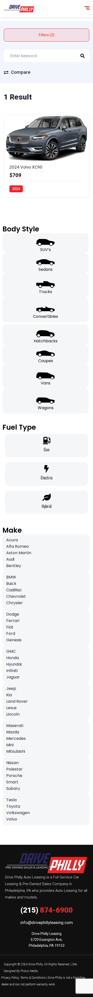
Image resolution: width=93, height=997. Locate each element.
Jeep (11, 688)
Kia (9, 695)
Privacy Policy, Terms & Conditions (23, 977)
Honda (12, 658)
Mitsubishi (15, 751)
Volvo (11, 819)
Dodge (12, 614)
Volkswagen (18, 813)
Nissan (12, 763)
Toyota (13, 806)
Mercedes (16, 738)
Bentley (13, 566)
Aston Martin (18, 553)
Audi (10, 559)
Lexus (11, 708)
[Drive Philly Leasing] (19, 9)
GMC (11, 651)
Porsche (14, 775)
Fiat (9, 627)
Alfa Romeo (17, 546)
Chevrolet (16, 596)
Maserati (14, 725)
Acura (12, 540)
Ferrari (12, 620)
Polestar (14, 769)
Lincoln (13, 714)
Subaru (13, 788)
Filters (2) (46, 35)
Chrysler (14, 603)
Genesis (14, 640)
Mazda (12, 732)
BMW (11, 577)
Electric (47, 477)
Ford (10, 633)
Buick (11, 583)
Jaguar (13, 677)
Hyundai (14, 664)
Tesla (11, 800)
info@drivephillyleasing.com (46, 922)
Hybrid (47, 506)
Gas (47, 449)
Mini (10, 745)
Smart (12, 782)
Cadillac (14, 590)
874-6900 (46, 910)
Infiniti (12, 670)
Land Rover (17, 701)
